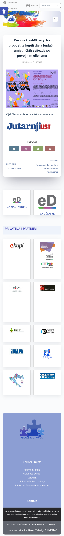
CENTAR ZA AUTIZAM (46, 524)
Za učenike (47, 213)
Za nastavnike (17, 206)
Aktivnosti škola (32, 469)
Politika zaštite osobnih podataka (32, 485)
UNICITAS (52, 530)
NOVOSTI (38, 62)
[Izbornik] (55, 19)
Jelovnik (32, 477)
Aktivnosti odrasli (32, 473)
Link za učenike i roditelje (32, 481)
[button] (4, 11)
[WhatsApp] (38, 148)
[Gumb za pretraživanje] (58, 5)
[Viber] (26, 148)
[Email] (50, 148)
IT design (39, 530)
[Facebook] (14, 148)
